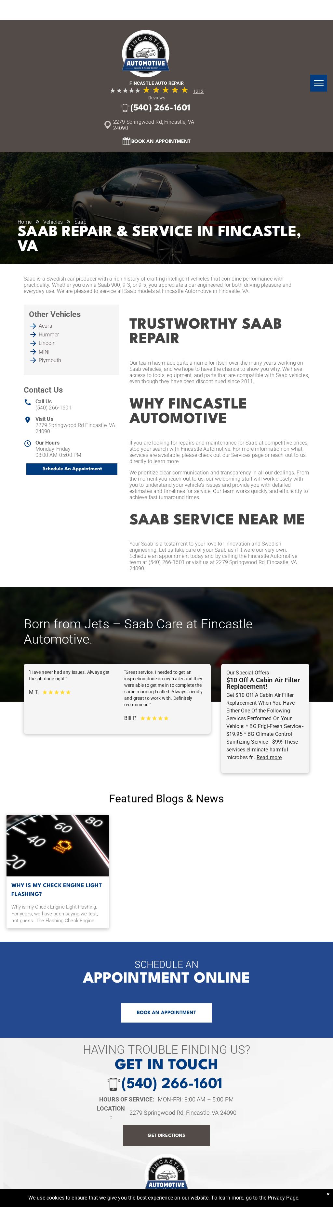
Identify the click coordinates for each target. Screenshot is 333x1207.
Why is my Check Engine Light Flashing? (56, 890)
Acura (45, 326)
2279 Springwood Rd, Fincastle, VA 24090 (183, 1112)
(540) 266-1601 (53, 408)
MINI (44, 352)
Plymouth (50, 360)
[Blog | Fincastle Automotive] (58, 845)
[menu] (318, 83)
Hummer (49, 335)
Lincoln (47, 343)
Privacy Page (283, 1198)
